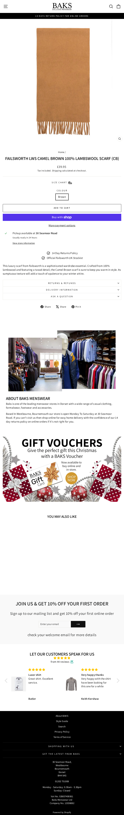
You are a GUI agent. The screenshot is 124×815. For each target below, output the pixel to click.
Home (61, 152)
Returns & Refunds (62, 283)
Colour (62, 190)
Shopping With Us (61, 746)
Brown (62, 197)
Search (62, 726)
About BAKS (62, 715)
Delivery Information (62, 289)
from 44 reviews (60, 661)
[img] (62, 658)
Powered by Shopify (62, 812)
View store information (24, 243)
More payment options (62, 225)
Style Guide (62, 721)
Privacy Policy (62, 731)
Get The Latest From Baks (61, 753)
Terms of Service (62, 737)
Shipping (56, 170)
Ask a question (62, 296)
